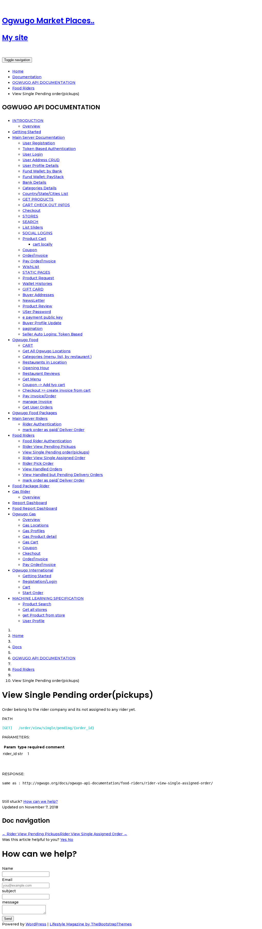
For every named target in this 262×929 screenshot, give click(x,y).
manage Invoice (37, 401)
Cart (26, 587)
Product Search (37, 604)
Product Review (37, 306)
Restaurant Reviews (41, 373)
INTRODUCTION (27, 120)
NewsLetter (34, 300)
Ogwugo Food (25, 340)
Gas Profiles (34, 531)
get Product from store (44, 615)
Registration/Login (40, 581)
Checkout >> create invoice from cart (57, 390)
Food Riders (23, 435)
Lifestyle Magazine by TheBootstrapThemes (91, 924)
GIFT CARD (33, 289)
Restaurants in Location (45, 362)
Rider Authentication (42, 424)
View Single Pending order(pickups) (56, 452)
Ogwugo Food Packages (34, 413)
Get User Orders (38, 407)
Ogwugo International (32, 570)
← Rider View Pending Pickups (31, 834)
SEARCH (30, 221)
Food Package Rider (30, 486)
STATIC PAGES (36, 272)
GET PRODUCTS (38, 199)
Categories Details (40, 188)
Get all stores (35, 609)
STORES (30, 216)
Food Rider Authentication (47, 441)
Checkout (31, 210)
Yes (64, 839)
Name (7, 868)
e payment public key (43, 317)
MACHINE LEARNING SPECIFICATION (48, 598)
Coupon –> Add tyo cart (44, 384)
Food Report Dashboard (34, 508)
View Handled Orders (42, 469)
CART (28, 345)
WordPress (36, 924)
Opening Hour (36, 368)
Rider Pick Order (38, 463)
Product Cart (34, 238)
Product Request (38, 278)
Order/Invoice (35, 255)
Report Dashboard (29, 503)
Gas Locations (36, 525)
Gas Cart (30, 542)
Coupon (30, 250)
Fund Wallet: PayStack (43, 177)
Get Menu (32, 379)
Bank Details (34, 182)
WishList (31, 266)
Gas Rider (21, 491)
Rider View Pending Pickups (49, 446)
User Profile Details (41, 165)
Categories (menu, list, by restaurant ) (57, 356)
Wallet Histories (37, 283)
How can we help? (40, 801)
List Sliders (33, 227)
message (10, 902)
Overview (31, 126)
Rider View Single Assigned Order (54, 458)
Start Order (33, 592)
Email (7, 879)
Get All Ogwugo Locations (47, 351)
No (70, 839)
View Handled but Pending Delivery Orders (63, 474)
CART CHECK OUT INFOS (46, 205)
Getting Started (26, 132)
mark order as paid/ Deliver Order (53, 429)
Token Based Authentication (49, 148)
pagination (32, 328)
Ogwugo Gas (24, 514)
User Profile (34, 621)
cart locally (42, 244)
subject (9, 891)
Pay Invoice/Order (39, 396)
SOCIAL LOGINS (37, 233)
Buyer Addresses (38, 295)
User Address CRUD (41, 160)
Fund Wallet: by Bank (42, 171)
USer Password (37, 311)
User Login (33, 154)
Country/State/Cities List (45, 193)
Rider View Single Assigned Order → (93, 834)
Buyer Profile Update (42, 323)
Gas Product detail (40, 536)
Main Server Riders (30, 418)
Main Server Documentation (38, 137)
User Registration (39, 143)
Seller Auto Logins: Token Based (52, 334)
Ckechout (31, 553)
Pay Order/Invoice (39, 261)
